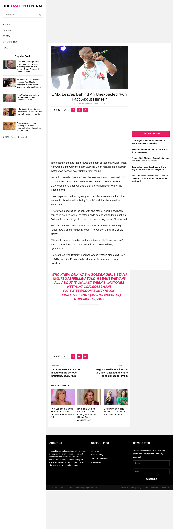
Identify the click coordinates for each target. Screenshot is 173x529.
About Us (95, 451)
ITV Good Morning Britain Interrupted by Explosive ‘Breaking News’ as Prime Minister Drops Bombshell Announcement (28, 67)
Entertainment (11, 42)
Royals (6, 24)
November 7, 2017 (89, 299)
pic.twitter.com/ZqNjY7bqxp (89, 291)
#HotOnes (115, 282)
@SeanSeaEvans (111, 278)
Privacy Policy (97, 455)
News (5, 48)
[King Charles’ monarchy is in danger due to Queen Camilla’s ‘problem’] (9, 98)
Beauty (6, 36)
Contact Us (96, 462)
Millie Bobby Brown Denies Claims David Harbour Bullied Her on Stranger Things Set (29, 111)
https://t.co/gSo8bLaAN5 (89, 286)
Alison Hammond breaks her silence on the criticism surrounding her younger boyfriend (150, 178)
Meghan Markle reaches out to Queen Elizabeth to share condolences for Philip (112, 372)
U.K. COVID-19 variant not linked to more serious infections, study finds (66, 372)
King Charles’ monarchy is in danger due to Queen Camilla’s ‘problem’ (29, 97)
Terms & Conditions (99, 458)
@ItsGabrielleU (71, 278)
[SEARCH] (40, 15)
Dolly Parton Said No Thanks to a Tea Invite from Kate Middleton (114, 412)
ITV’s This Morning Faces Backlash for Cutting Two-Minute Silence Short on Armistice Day (86, 414)
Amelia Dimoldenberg (84, 104)
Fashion (7, 30)
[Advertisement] (86, 19)
